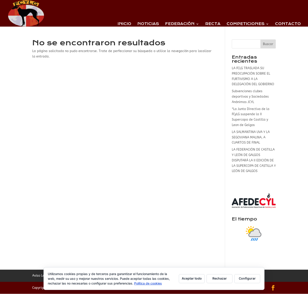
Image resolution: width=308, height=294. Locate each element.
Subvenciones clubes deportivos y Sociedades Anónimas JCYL (250, 96)
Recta (213, 24)
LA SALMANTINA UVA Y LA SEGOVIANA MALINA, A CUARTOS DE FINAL (251, 137)
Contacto (288, 24)
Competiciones (245, 24)
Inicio (124, 24)
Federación (180, 24)
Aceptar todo (192, 278)
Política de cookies (148, 283)
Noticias (148, 24)
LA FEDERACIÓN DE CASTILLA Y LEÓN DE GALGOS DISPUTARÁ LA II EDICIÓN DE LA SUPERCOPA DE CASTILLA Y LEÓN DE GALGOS (254, 160)
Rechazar (219, 278)
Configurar (247, 278)
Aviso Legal (40, 276)
